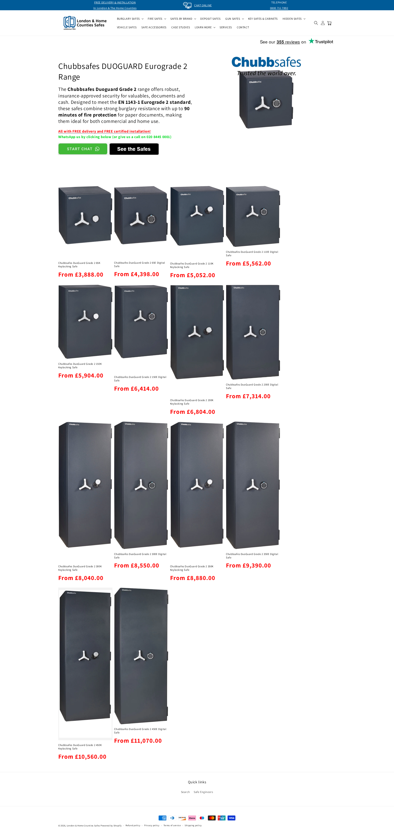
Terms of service (172, 825)
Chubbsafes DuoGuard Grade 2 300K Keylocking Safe (80, 568)
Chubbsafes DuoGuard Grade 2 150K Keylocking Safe (80, 365)
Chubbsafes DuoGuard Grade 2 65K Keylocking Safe (79, 264)
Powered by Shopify (111, 825)
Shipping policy (193, 825)
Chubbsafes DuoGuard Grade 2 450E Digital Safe (140, 730)
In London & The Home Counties (114, 8)
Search (185, 792)
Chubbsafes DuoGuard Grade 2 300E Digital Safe (140, 555)
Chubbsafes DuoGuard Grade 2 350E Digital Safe (252, 555)
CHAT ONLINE (203, 5)
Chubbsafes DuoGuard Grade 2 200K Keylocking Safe (191, 402)
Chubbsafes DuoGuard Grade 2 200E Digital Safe (252, 386)
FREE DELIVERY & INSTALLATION (115, 2)
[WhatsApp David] (83, 149)
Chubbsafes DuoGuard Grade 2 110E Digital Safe (252, 253)
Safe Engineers (203, 792)
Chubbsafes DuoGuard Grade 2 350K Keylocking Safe (191, 568)
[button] (130, 18)
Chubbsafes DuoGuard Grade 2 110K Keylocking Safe (191, 265)
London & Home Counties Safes (83, 825)
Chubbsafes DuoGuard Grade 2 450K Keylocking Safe (80, 746)
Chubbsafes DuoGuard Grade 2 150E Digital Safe (140, 378)
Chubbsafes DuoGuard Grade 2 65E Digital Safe (139, 264)
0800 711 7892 (279, 8)
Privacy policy (151, 825)
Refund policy (133, 825)
